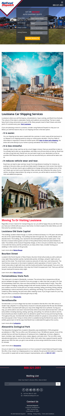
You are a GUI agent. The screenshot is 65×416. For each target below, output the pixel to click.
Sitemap (29, 414)
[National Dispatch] (11, 8)
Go (58, 384)
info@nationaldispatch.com (31, 395)
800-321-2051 (58, 5)
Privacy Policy (37, 414)
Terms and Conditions (48, 414)
